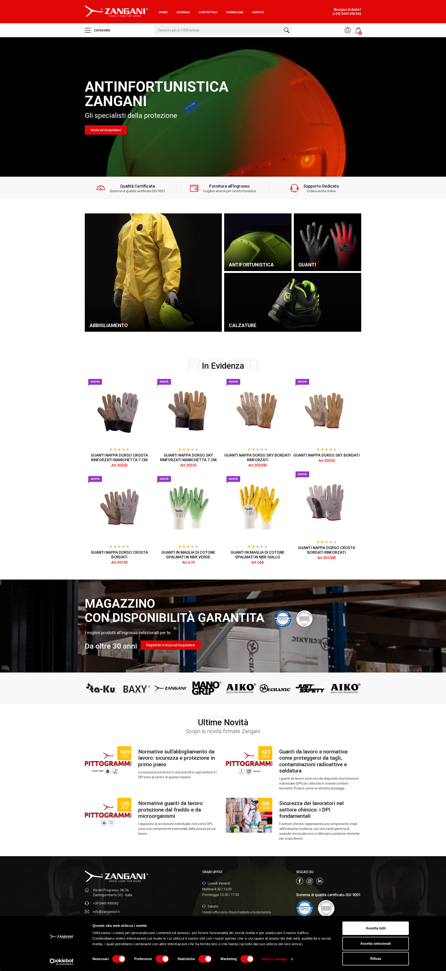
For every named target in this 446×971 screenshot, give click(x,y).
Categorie (101, 30)
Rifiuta (375, 959)
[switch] (162, 959)
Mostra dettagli (274, 959)
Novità (258, 12)
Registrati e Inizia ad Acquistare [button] (170, 645)
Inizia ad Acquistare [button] (106, 130)
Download (234, 12)
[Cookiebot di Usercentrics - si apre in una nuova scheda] (61, 961)
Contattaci (208, 12)
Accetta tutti (376, 928)
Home (163, 12)
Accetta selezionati (375, 943)
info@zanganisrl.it (106, 912)
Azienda (183, 12)
